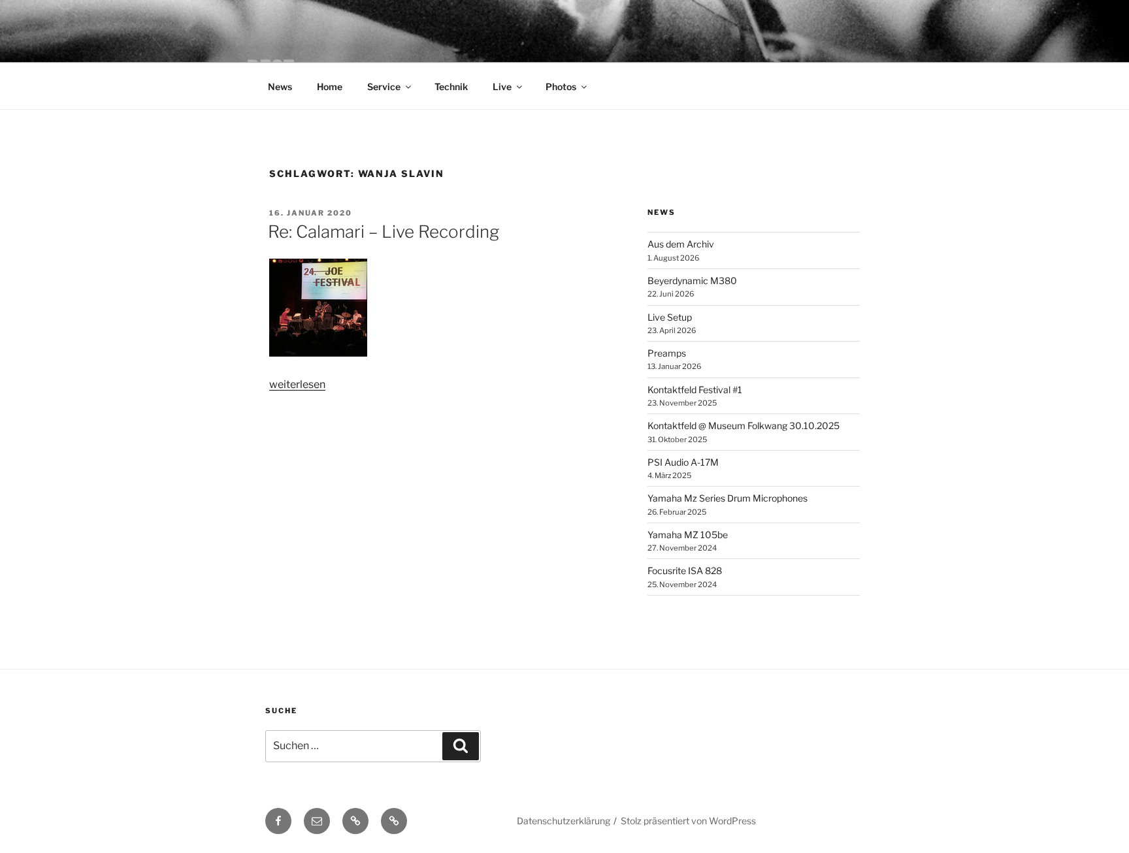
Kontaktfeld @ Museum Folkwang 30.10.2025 (743, 425)
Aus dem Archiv (680, 243)
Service (384, 86)
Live (502, 86)
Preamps (666, 353)
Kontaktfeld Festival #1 (694, 389)
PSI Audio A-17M (683, 462)
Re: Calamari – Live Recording (383, 231)
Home (329, 86)
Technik (451, 86)
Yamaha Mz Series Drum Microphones (727, 498)
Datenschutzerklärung (563, 820)
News (280, 86)
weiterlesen (297, 384)
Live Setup (669, 317)
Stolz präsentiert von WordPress (688, 820)
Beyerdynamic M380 (692, 280)
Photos (561, 86)
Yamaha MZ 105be (687, 534)
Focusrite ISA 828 (684, 570)
